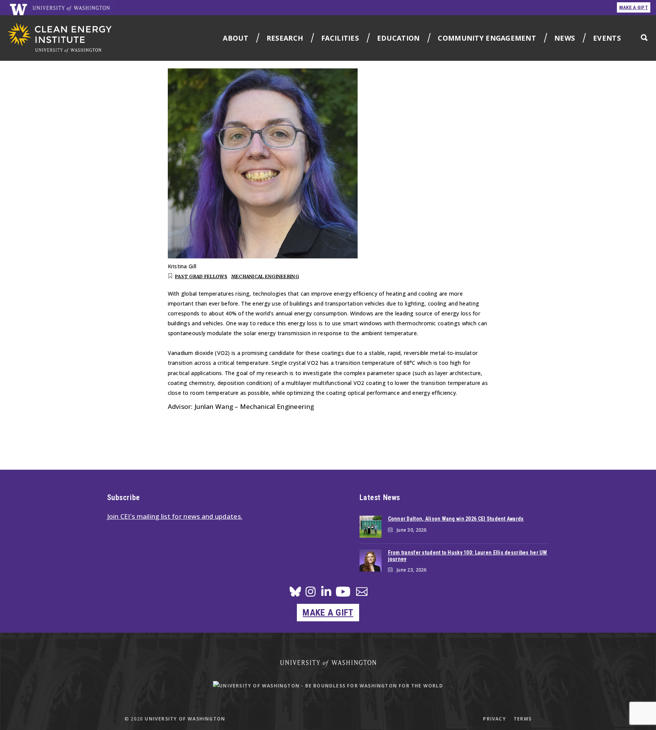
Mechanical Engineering (265, 276)
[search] (644, 37)
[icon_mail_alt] (361, 593)
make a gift (633, 7)
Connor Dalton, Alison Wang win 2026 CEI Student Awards (456, 519)
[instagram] (310, 593)
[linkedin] (326, 593)
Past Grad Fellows (201, 276)
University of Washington (185, 719)
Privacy (494, 719)
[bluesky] (295, 593)
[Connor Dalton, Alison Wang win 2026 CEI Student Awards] (371, 527)
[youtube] (343, 594)
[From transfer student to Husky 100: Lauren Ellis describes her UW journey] (371, 560)
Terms (522, 719)
